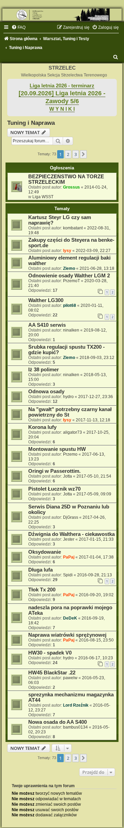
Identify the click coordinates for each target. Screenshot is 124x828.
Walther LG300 (45, 300)
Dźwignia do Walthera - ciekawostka (71, 534)
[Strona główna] (62, 15)
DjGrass (70, 517)
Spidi (68, 575)
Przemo (70, 454)
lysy (67, 250)
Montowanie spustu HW (57, 449)
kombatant (73, 228)
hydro (68, 396)
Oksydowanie (44, 552)
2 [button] (68, 154)
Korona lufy (42, 427)
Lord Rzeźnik (76, 705)
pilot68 (69, 305)
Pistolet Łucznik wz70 (54, 489)
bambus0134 (75, 727)
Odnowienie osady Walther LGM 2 (69, 275)
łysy (67, 420)
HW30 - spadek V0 (50, 653)
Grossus (71, 187)
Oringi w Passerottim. (54, 471)
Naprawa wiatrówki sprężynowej (67, 635)
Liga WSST (42, 196)
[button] (83, 154)
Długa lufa (40, 570)
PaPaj (68, 557)
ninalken (71, 330)
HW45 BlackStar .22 (51, 672)
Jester (68, 539)
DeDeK (70, 618)
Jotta (67, 476)
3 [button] (75, 154)
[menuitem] (18, 27)
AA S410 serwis (47, 325)
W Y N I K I (62, 109)
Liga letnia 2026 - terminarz (62, 85)
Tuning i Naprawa (31, 123)
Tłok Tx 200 (41, 589)
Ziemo (69, 268)
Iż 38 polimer (43, 369)
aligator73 (72, 432)
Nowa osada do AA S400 (57, 722)
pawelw (70, 677)
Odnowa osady (46, 391)
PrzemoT (71, 280)
